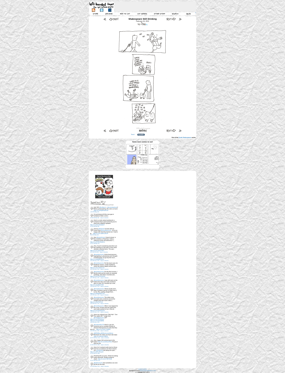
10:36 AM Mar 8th (94, 217)
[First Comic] (105, 19)
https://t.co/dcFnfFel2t (96, 302)
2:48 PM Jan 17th (94, 312)
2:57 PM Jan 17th (94, 277)
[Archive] (109, 14)
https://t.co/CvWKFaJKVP (100, 233)
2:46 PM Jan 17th (94, 322)
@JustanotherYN (99, 324)
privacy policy (142, 369)
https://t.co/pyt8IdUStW (97, 285)
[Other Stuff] (159, 14)
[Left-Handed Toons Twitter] (101, 10)
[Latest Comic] (180, 19)
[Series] (142, 14)
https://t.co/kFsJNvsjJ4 (96, 352)
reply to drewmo (104, 217)
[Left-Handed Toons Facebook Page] (109, 10)
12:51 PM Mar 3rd (94, 243)
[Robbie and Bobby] (99, 182)
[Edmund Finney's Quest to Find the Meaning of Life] (108, 182)
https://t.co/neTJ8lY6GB (105, 359)
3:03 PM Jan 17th (94, 260)
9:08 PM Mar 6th (94, 234)
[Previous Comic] (114, 19)
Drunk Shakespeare (185, 137)
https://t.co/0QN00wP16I (101, 210)
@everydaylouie (112, 207)
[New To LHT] (125, 14)
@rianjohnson (101, 237)
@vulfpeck (103, 207)
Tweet (132, 134)
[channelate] (99, 191)
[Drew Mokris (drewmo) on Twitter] (92, 208)
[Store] (95, 14)
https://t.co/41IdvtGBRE (97, 321)
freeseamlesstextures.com (148, 370)
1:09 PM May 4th (94, 211)
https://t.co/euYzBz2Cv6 (97, 268)
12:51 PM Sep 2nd (95, 360)
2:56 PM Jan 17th (94, 286)
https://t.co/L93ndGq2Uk (97, 310)
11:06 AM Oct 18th (95, 344)
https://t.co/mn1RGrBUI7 (97, 225)
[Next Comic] (171, 19)
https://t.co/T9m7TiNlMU (103, 329)
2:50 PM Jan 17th (94, 303)
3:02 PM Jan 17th (94, 269)
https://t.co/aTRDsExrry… (97, 319)
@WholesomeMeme (107, 333)
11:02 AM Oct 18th (95, 353)
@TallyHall (99, 350)
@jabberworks (98, 363)
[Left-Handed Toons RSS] (93, 10)
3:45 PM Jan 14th (94, 330)
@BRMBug (97, 333)
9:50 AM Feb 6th (94, 252)
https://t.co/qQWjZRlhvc (97, 259)
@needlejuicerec (106, 230)
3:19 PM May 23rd (95, 366)
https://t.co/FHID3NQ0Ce (97, 242)
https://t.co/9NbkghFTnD (97, 293)
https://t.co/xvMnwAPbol (105, 342)
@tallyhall (101, 229)
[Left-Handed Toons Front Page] (101, 5)
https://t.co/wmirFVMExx (101, 336)
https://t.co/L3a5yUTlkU (97, 250)
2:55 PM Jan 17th (94, 295)
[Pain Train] (108, 191)
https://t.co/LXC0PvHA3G (97, 276)
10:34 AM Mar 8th (94, 226)
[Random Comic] (143, 130)
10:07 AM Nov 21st (95, 337)
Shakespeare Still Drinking (142, 19)
